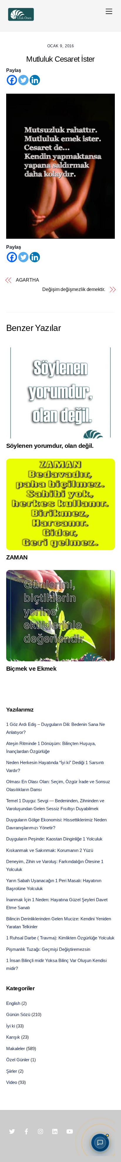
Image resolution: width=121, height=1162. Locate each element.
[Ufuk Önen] (21, 20)
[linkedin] (55, 1131)
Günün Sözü (18, 1014)
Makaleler (15, 1048)
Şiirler (11, 1071)
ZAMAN (17, 557)
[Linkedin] (35, 80)
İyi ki (10, 1025)
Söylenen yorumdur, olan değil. (50, 445)
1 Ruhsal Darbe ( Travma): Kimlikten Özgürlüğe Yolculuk (60, 937)
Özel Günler (17, 1059)
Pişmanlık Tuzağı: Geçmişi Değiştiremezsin (48, 949)
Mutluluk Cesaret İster (60, 59)
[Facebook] (12, 80)
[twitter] (12, 1131)
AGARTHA (27, 280)
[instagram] (41, 1131)
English (13, 1003)
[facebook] (26, 1131)
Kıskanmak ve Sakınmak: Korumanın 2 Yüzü (49, 850)
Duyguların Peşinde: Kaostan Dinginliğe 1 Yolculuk (54, 838)
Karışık (13, 1037)
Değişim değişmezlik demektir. (73, 289)
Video (11, 1082)
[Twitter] (23, 80)
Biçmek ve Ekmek (31, 668)
